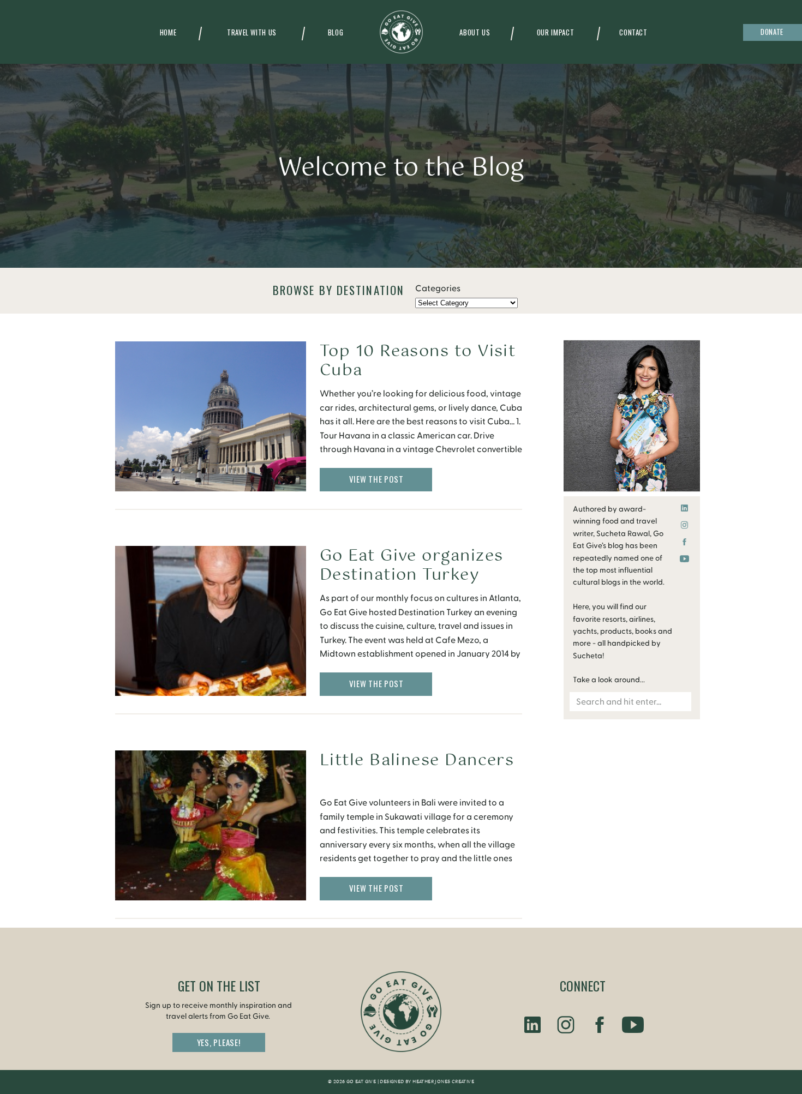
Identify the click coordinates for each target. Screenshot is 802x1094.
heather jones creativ (441, 1082)
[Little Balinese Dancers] (210, 825)
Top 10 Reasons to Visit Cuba (418, 361)
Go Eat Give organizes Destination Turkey (411, 565)
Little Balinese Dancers (417, 760)
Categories (437, 288)
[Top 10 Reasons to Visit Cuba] (210, 416)
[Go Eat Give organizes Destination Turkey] (210, 621)
